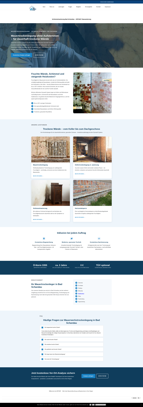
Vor (138, 398)
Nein (93, 404)
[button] (71, 327)
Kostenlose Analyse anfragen (21, 55)
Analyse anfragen (88, 376)
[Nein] (141, 405)
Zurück (135, 398)
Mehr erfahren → (38, 176)
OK (90, 404)
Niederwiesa (81, 293)
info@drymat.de (110, 1)
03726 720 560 (103, 1)
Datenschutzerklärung (100, 404)
